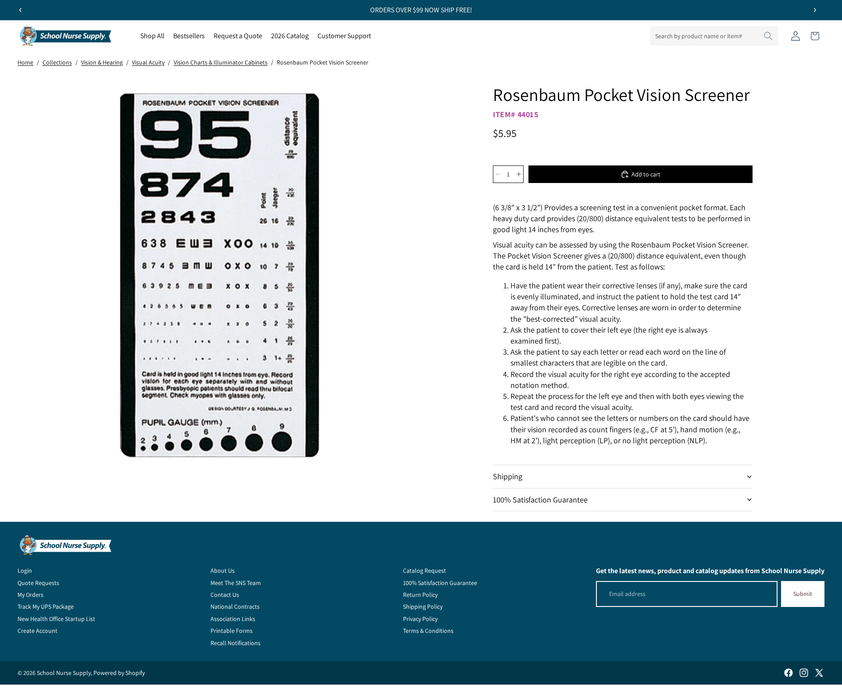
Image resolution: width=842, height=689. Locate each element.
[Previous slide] (20, 10)
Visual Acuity (148, 62)
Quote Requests (38, 583)
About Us (222, 570)
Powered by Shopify (119, 673)
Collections (57, 62)
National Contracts (235, 606)
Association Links (232, 619)
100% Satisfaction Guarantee (540, 500)
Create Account (37, 631)
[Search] (768, 36)
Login (25, 570)
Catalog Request (424, 570)
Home (25, 62)
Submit (802, 594)
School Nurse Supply (64, 673)
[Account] (795, 36)
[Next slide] (814, 10)
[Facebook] (788, 672)
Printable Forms (231, 631)
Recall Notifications (235, 643)
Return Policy (420, 595)
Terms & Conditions (428, 631)
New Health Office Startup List (56, 619)
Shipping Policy (422, 606)
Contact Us (224, 595)
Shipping (507, 476)
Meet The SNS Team (235, 583)
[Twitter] (819, 672)
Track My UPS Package (46, 606)
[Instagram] (804, 672)
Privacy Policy (420, 619)
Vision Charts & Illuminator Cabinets (221, 62)
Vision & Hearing (102, 62)
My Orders (30, 595)
